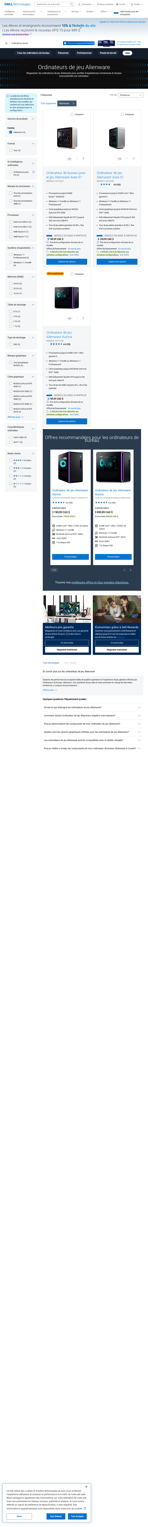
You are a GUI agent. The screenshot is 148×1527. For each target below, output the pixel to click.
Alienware (64, 103)
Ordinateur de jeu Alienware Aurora (59, 335)
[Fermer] (86, 1486)
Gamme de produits (18, 118)
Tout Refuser (56, 1516)
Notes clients (14, 453)
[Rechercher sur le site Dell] (71, 4)
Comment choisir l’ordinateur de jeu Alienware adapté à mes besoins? (79, 715)
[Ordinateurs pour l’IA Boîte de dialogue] (33, 172)
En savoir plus (67, 643)
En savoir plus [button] (74, 249)
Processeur (13, 215)
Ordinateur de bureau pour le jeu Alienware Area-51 (66, 175)
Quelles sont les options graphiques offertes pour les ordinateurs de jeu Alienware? (86, 732)
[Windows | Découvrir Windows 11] (79, 43)
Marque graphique (17, 355)
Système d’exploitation (19, 248)
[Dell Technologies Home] (17, 4)
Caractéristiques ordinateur (16, 429)
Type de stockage (16, 337)
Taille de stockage (17, 304)
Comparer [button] (79, 114)
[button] (86, 4)
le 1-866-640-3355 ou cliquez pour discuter (123, 22)
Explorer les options (67, 262)
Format (11, 143)
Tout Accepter (77, 1516)
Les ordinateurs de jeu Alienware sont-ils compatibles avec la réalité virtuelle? (83, 740)
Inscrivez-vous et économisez (15, 34)
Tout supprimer (48, 103)
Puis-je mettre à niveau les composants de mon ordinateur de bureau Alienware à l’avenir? (90, 748)
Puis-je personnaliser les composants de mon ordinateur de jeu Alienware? (82, 723)
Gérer (19, 1516)
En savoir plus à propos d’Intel (128, 45)
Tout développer (51, 662)
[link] (105, 4)
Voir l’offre (74, 255)
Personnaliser (70, 557)
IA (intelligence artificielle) (15, 163)
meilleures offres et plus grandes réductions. (100, 582)
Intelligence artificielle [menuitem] (10, 13)
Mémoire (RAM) (16, 276)
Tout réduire (70, 662)
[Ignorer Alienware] (73, 103)
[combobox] (54, 4)
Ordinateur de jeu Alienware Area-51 (110, 175)
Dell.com (121, 637)
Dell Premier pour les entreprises (129, 13)
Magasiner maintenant (67, 650)
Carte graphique (16, 376)
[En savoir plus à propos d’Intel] (106, 42)
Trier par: (114, 95)
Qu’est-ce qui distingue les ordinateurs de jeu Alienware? (73, 707)
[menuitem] (33, 13)
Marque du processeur (19, 186)
